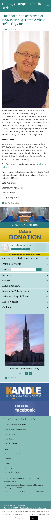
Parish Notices (10, 434)
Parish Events (9, 439)
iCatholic (8, 458)
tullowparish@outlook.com (35, 508)
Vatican (7, 463)
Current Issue (15, 249)
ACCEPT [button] (34, 518)
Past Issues (26, 249)
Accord (7, 449)
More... (7, 496)
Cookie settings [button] (21, 518)
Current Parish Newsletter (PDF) (16, 424)
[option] (24, 342)
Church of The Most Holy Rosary (24, 368)
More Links (8, 468)
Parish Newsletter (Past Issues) (15, 429)
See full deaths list (12, 203)
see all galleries (13, 378)
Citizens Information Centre (14, 454)
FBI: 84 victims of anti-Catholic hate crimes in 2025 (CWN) (24, 492)
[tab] (24, 258)
